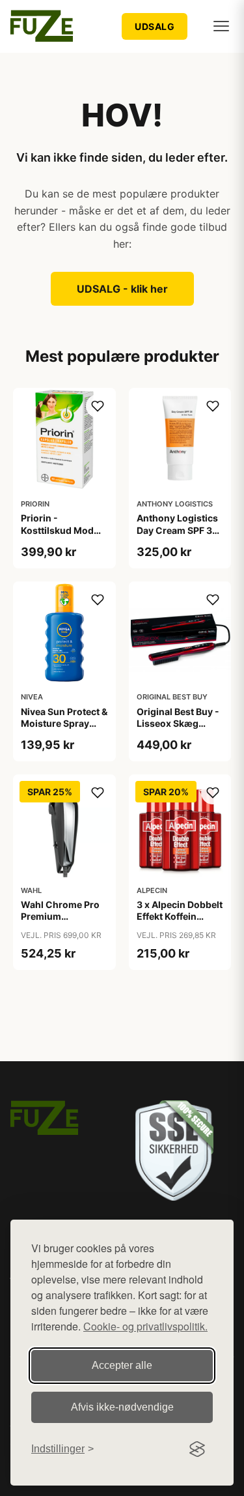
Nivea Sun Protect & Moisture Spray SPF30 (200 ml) (64, 723)
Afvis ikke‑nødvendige (122, 1407)
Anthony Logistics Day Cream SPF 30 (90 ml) (178, 529)
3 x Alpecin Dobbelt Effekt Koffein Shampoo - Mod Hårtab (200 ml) (180, 922)
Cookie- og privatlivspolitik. (145, 1326)
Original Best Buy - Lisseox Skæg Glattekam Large (178, 723)
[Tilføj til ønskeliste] (97, 406)
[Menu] (221, 26)
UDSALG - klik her (122, 288)
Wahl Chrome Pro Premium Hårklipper (60, 916)
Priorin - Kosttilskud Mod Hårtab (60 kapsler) (57, 535)
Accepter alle (122, 1365)
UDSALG (154, 26)
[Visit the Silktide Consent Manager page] (197, 1449)
